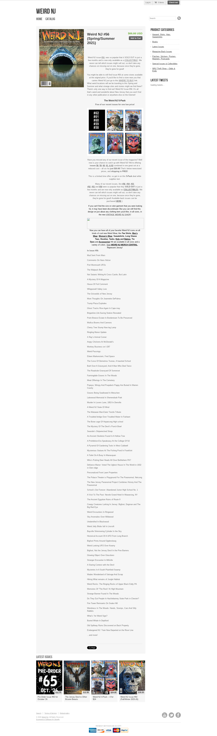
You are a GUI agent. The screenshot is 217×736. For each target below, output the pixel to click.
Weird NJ (46, 11)
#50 (100, 187)
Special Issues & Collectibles (164, 64)
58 (97, 165)
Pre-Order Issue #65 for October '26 (48, 698)
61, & (108, 165)
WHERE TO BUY (126, 80)
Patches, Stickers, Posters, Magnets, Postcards (164, 57)
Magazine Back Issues (162, 51)
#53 (132, 184)
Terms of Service (50, 713)
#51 (93, 187)
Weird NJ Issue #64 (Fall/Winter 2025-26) (129, 698)
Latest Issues (44, 657)
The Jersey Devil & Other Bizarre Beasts (76, 698)
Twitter (171, 715)
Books (155, 42)
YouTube (164, 715)
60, (104, 165)
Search (38, 713)
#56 (103, 57)
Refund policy (65, 713)
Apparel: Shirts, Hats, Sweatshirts (161, 35)
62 (112, 165)
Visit (122, 245)
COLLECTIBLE (131, 60)
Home (39, 19)
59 (100, 165)
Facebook (178, 715)
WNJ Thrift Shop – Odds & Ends (163, 69)
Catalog (50, 19)
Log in (148, 2)
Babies (127, 239)
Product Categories (162, 30)
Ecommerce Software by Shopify (48, 719)
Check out (173, 2)
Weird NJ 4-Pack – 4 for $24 (103, 698)
